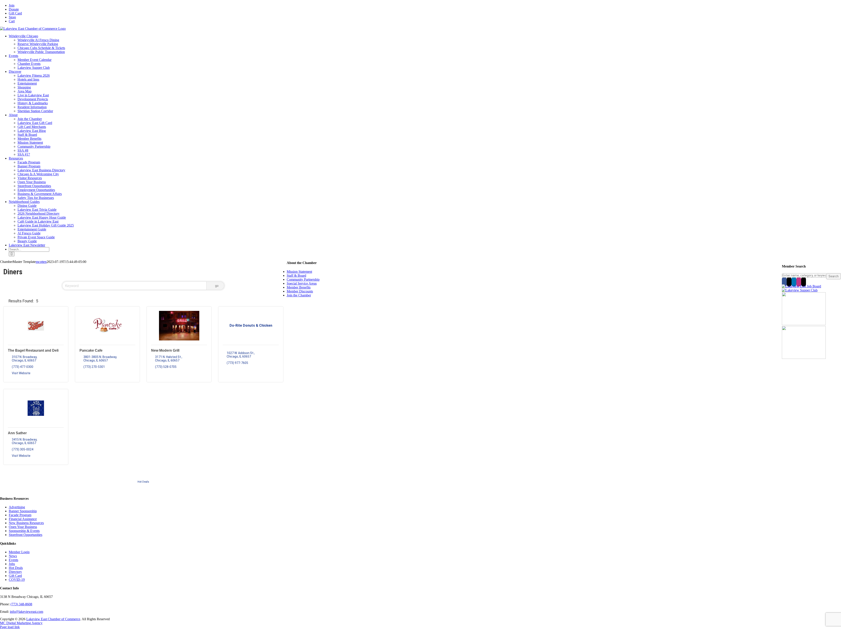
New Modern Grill (165, 350)
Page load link (10, 627)
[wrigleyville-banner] (804, 324)
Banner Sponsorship (23, 511)
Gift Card (15, 576)
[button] (5, 301)
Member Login (19, 552)
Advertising (17, 507)
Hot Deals (143, 481)
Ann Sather (17, 433)
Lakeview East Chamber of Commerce (53, 619)
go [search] (217, 285)
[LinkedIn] (794, 282)
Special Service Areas (302, 283)
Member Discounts (300, 291)
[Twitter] (789, 282)
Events (13, 560)
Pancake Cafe (91, 350)
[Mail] (803, 282)
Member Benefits (299, 287)
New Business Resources (26, 523)
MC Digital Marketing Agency (21, 623)
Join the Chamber (299, 295)
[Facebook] (784, 282)
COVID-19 (17, 579)
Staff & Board (296, 275)
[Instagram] (798, 282)
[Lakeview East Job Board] (801, 286)
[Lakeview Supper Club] (800, 290)
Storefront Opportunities (25, 535)
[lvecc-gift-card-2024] (804, 358)
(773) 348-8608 (21, 604)
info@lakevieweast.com (26, 611)
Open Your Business (23, 527)
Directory (15, 572)
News (13, 556)
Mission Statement (299, 271)
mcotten (41, 262)
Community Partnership (303, 279)
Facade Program (20, 515)
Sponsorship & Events (24, 531)
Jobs (12, 564)
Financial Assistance (23, 519)
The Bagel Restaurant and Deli (33, 350)
